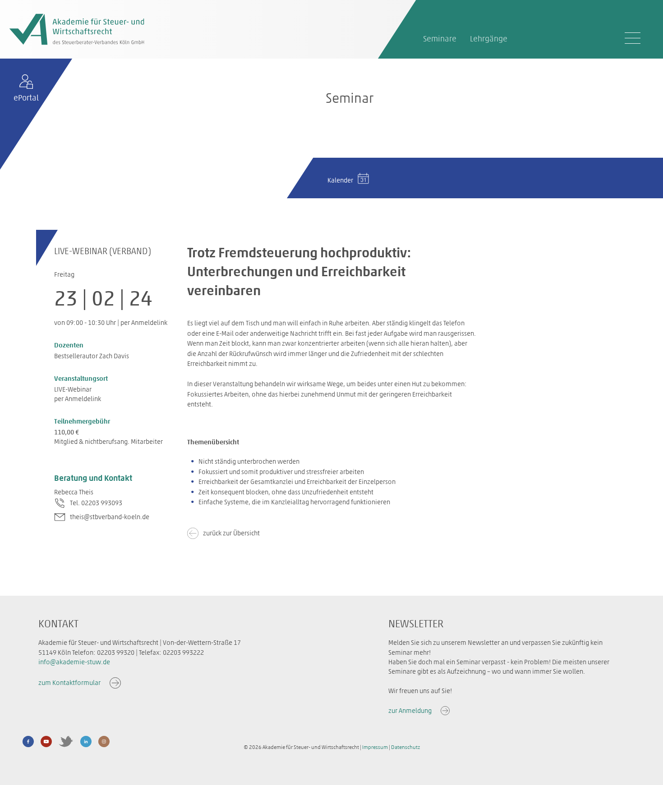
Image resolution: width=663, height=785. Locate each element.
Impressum (375, 747)
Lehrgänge (488, 39)
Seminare (439, 39)
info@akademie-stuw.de (74, 662)
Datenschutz (405, 747)
